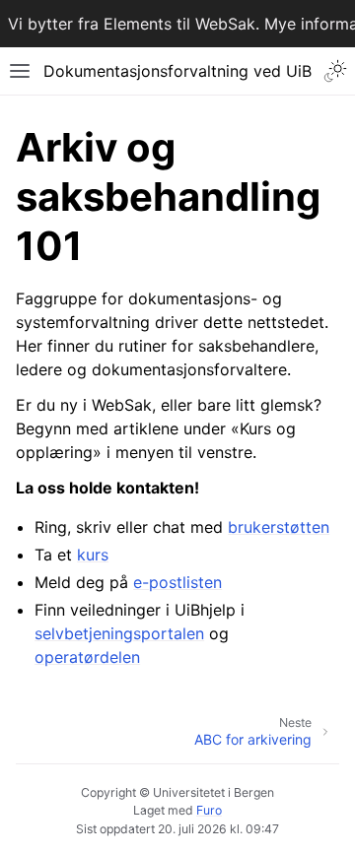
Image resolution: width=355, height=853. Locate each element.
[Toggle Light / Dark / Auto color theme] (335, 71)
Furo (209, 810)
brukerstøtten (278, 527)
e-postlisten (177, 582)
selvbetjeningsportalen (119, 633)
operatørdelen (87, 657)
